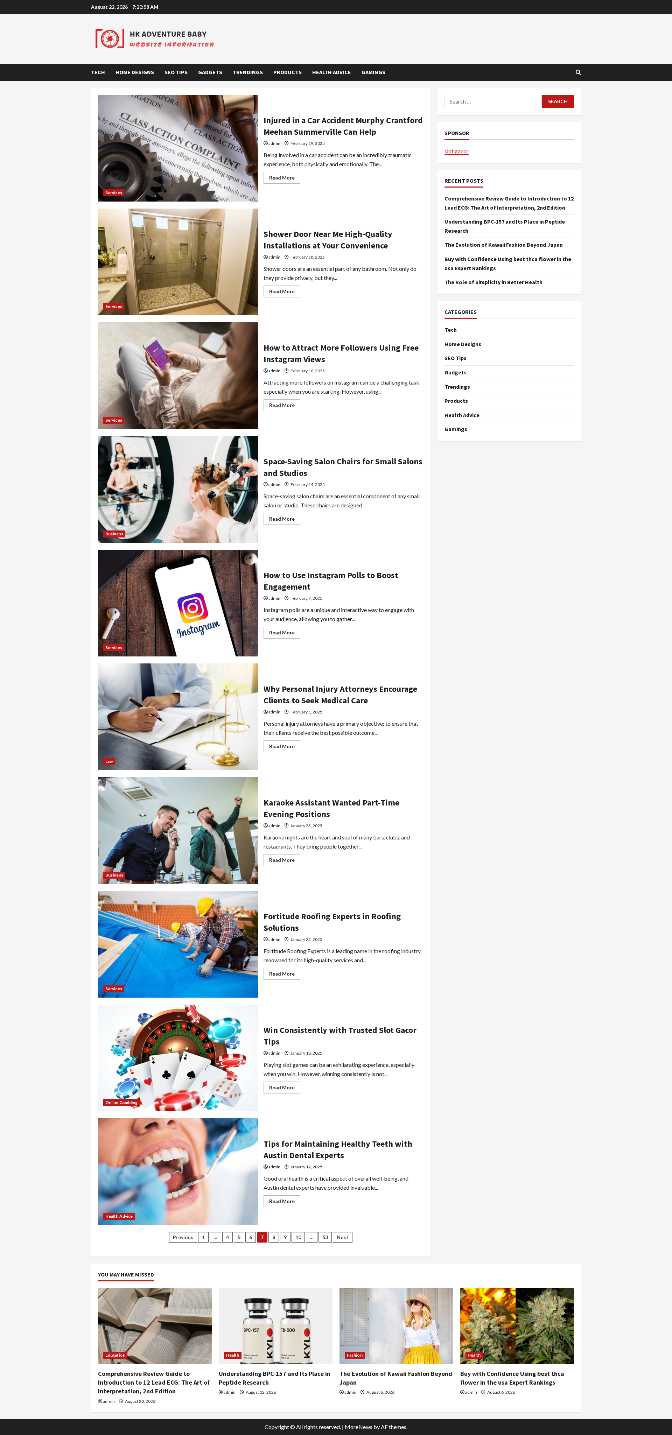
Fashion (355, 1355)
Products (287, 72)
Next (343, 1237)
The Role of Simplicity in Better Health (493, 282)
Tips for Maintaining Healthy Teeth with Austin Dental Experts (178, 1171)
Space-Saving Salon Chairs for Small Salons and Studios (178, 489)
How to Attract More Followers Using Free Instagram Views (178, 375)
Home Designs (134, 72)
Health (232, 1355)
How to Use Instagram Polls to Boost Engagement (178, 603)
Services (113, 192)
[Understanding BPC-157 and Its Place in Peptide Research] (275, 1326)
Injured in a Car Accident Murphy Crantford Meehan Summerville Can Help (178, 148)
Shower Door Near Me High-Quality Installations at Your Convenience (178, 262)
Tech (98, 72)
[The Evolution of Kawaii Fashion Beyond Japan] (396, 1326)
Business (114, 533)
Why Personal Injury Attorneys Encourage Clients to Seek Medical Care (178, 716)
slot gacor (456, 151)
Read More (284, 179)
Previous (183, 1237)
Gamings (373, 72)
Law (109, 761)
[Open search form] (578, 72)
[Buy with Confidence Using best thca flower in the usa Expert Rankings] (517, 1326)
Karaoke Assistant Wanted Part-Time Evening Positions (178, 830)
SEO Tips (176, 72)
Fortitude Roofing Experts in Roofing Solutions (178, 944)
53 (325, 1237)
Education (115, 1355)
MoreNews (358, 1426)
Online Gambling (121, 1102)
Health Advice (331, 72)
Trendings (248, 72)
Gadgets (210, 72)
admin (274, 143)
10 (298, 1237)
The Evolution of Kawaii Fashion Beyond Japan (503, 244)
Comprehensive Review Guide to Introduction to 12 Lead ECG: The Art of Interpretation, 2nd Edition (154, 1382)
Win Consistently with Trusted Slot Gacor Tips (178, 1058)
